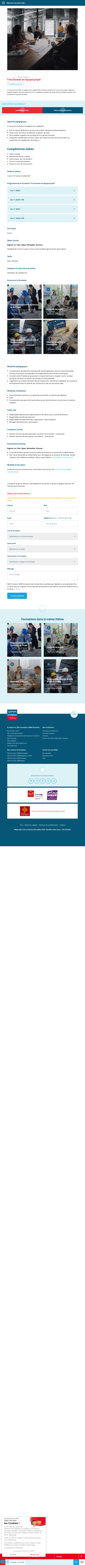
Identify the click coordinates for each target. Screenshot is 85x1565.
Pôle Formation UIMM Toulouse (16, 758)
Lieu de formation (13, 530)
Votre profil (11, 543)
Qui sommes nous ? (13, 731)
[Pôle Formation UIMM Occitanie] (2, 1562)
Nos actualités (46, 753)
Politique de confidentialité (48, 825)
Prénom (10, 505)
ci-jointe (17, 589)
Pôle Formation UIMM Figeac (16, 761)
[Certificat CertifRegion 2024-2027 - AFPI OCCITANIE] (36, 795)
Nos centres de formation (15, 733)
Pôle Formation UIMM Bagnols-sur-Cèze (19, 756)
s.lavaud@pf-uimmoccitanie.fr (62, 457)
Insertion (45, 736)
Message (10, 568)
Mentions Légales (31, 825)
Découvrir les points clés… (16, 3)
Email (9, 518)
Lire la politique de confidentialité (13, 1548)
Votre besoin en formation (16, 556)
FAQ (43, 758)
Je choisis (13, 1554)
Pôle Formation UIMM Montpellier (17, 753)
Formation (14, 77)
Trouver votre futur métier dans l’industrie (55, 738)
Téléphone (58, 518)
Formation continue (48, 733)
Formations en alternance (50, 731)
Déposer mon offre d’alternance (17, 743)
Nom (45, 505)
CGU (21, 825)
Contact (59, 1556)
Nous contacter (11, 738)
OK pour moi (34, 1554)
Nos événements (47, 756)
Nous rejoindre (11, 741)
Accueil (8, 77)
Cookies (62, 825)
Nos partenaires (12, 746)
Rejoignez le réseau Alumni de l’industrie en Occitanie (23, 736)
